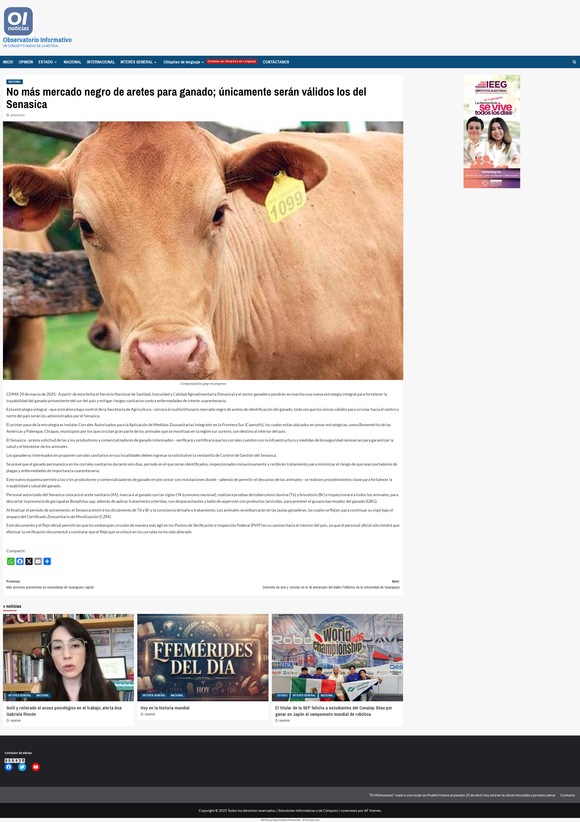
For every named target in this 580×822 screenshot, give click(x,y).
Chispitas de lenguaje (210, 62)
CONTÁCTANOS (276, 62)
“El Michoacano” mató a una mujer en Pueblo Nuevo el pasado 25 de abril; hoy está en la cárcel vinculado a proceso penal (462, 795)
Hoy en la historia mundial (165, 708)
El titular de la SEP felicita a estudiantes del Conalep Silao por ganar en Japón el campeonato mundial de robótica (333, 711)
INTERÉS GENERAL (137, 62)
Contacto (567, 795)
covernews (349, 810)
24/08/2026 (15, 721)
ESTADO (46, 62)
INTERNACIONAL (101, 62)
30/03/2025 (17, 115)
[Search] (574, 62)
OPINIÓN (26, 62)
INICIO (8, 62)
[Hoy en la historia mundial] (202, 657)
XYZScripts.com (310, 819)
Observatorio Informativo (37, 39)
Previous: (50, 584)
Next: (331, 584)
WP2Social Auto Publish (274, 819)
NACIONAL (72, 62)
